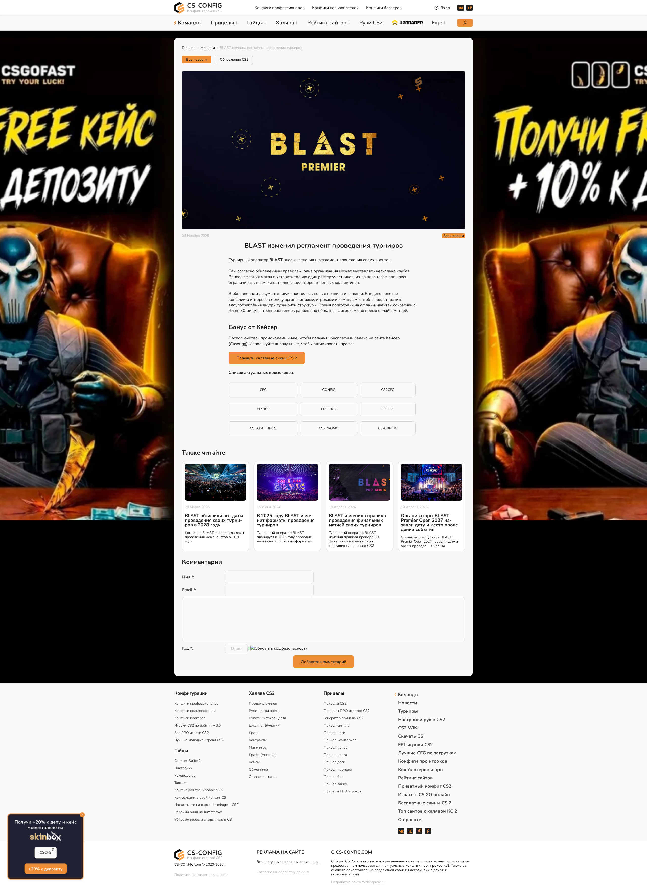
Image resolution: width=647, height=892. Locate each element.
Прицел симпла (337, 725)
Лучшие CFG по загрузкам (427, 753)
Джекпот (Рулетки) (264, 725)
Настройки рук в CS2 (421, 719)
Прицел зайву (335, 784)
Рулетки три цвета (264, 710)
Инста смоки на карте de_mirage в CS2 (206, 804)
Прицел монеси (337, 747)
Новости (208, 47)
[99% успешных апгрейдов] (407, 22)
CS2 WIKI (408, 728)
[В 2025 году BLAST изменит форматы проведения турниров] (287, 482)
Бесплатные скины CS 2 (424, 803)
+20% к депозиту (45, 869)
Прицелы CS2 (335, 703)
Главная (189, 47)
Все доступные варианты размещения (289, 861)
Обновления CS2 (234, 59)
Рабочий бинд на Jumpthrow (198, 812)
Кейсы (254, 762)
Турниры (408, 711)
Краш (253, 732)
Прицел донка (335, 754)
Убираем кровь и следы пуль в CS (203, 819)
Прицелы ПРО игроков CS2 (347, 710)
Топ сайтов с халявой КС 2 (427, 811)
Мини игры (258, 747)
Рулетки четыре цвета (267, 718)
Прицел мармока (338, 769)
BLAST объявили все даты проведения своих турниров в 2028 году (214, 520)
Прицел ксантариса (340, 740)
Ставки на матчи (262, 776)
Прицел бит (333, 776)
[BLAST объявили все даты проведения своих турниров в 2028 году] (215, 482)
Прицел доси (334, 762)
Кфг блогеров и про (420, 769)
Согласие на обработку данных (283, 872)
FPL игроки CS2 (415, 744)
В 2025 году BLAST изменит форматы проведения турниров (286, 520)
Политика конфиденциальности (201, 874)
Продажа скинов (263, 703)
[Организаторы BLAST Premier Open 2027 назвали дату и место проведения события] (431, 482)
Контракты (258, 740)
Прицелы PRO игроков (343, 791)
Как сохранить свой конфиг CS (200, 797)
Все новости (196, 59)
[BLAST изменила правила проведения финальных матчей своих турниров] (359, 482)
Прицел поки (334, 732)
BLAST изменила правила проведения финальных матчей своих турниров (357, 520)
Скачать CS (410, 736)
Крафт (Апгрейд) (263, 754)
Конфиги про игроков (422, 761)
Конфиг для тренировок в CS (198, 790)
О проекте (409, 819)
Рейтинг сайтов (415, 778)
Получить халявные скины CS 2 (266, 358)
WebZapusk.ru (373, 882)
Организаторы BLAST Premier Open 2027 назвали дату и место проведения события (430, 522)
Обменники (258, 769)
